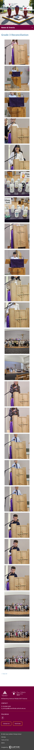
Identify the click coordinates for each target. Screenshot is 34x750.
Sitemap (3, 737)
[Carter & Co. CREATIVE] (14, 748)
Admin (3, 743)
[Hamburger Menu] (32, 4)
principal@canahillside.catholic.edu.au (14, 708)
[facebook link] (3, 718)
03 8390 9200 (7, 706)
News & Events (8, 27)
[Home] (17, 694)
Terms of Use (5, 740)
